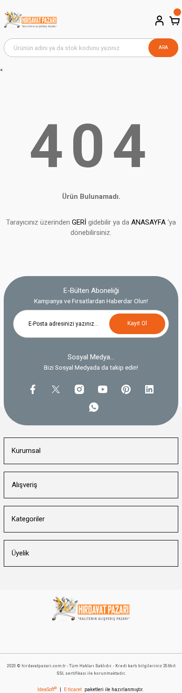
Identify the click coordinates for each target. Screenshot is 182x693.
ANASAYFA (148, 222)
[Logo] (30, 21)
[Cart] (173, 20)
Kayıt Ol (137, 323)
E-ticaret (73, 689)
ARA (163, 47)
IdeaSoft (47, 689)
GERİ (79, 222)
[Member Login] (158, 20)
